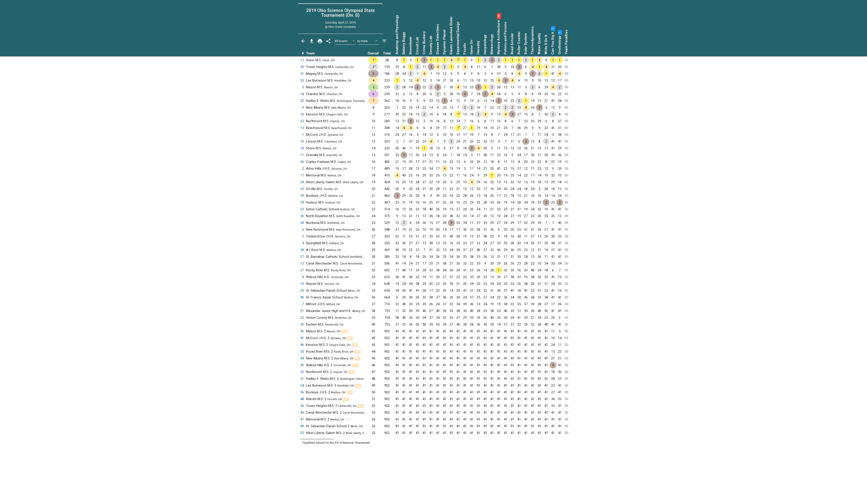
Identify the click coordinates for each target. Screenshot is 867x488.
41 (302, 338)
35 (302, 80)
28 (302, 223)
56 (302, 392)
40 (302, 297)
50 (302, 406)
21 (302, 311)
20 (302, 324)
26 (302, 162)
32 (302, 101)
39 (302, 196)
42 (302, 331)
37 (302, 270)
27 (302, 257)
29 (302, 291)
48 (302, 399)
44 (302, 358)
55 (302, 352)
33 (302, 121)
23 (302, 209)
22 (302, 318)
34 (302, 182)
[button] (498, 16)
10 (302, 141)
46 (302, 345)
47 (302, 419)
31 (302, 74)
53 (302, 433)
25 (302, 189)
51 (302, 379)
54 (302, 385)
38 (302, 250)
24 (302, 202)
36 (302, 216)
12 (302, 263)
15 (302, 128)
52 (302, 372)
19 (302, 284)
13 (302, 60)
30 (302, 67)
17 (302, 175)
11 (302, 155)
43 (302, 365)
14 (302, 94)
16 (302, 114)
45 (302, 413)
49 (302, 426)
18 (302, 148)
